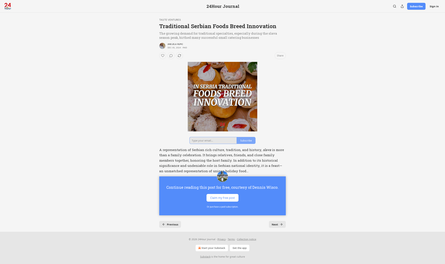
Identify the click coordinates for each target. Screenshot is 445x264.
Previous (172, 224)
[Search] (394, 6)
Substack (205, 256)
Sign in (434, 6)
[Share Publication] (402, 6)
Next (275, 224)
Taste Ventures (170, 19)
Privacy (221, 239)
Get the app (240, 248)
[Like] (162, 55)
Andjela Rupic (175, 44)
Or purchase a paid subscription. (222, 206)
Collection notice (246, 239)
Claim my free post (222, 198)
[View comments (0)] (171, 55)
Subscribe (416, 6)
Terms (231, 239)
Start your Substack (213, 248)
